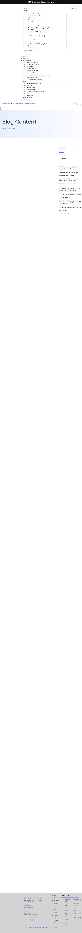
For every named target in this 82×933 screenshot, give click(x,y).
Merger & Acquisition (34, 24)
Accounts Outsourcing (34, 16)
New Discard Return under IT (67, 184)
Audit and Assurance (34, 42)
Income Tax (31, 38)
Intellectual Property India (77, 902)
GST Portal (67, 910)
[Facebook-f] (22, 920)
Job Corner (27, 54)
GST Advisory (32, 18)
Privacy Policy (55, 916)
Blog (25, 34)
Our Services (27, 12)
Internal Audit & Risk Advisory (36, 32)
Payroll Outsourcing (34, 22)
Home (24, 56)
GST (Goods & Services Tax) (36, 36)
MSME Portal (76, 910)
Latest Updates (27, 97)
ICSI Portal (77, 914)
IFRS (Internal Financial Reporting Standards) (41, 28)
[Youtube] (28, 920)
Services (56, 900)
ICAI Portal (77, 917)
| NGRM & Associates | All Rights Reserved (45, 927)
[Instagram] (25, 920)
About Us (26, 58)
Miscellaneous (32, 48)
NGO (29, 46)
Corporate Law (32, 40)
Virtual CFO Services (34, 30)
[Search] (61, 152)
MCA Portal (67, 924)
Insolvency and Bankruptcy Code (37, 44)
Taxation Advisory (33, 20)
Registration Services (34, 14)
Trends (25, 99)
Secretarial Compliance (35, 26)
